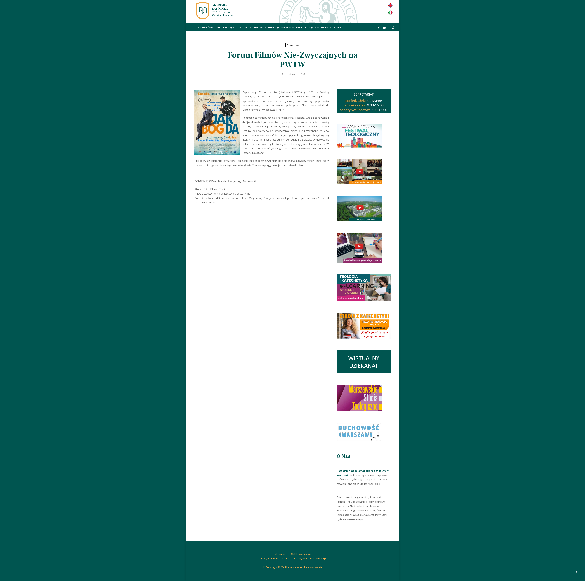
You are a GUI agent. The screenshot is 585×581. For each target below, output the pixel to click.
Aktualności (293, 44)
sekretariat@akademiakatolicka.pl (307, 558)
